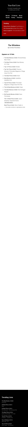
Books (8, 17)
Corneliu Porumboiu (14, 47)
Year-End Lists (14, 5)
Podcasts (19, 17)
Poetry (13, 17)
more (5, 33)
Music (20, 15)
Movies (8, 15)
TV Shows (14, 15)
